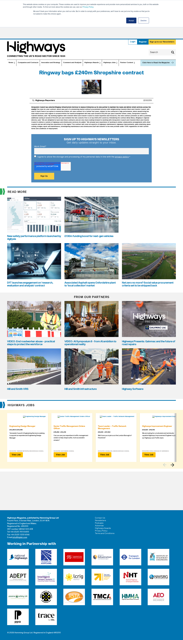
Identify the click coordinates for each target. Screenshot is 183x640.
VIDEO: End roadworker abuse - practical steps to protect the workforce (31, 343)
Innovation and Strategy (50, 62)
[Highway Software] (149, 366)
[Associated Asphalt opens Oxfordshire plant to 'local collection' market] (91, 261)
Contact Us (100, 517)
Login (132, 41)
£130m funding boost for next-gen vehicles (88, 236)
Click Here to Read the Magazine (156, 62)
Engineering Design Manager (22, 426)
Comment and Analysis (72, 62)
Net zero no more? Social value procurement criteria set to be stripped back (147, 284)
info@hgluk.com (19, 537)
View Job (16, 454)
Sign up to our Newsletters (162, 41)
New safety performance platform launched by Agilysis (34, 237)
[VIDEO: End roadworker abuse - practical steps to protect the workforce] (34, 319)
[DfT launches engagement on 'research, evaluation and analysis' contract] (34, 261)
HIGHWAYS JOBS (21, 405)
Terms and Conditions (104, 533)
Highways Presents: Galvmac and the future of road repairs (148, 343)
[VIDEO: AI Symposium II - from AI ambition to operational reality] (91, 319)
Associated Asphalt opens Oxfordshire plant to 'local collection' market (90, 284)
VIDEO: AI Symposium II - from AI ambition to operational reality (90, 343)
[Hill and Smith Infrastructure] (91, 366)
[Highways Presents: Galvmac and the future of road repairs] (149, 319)
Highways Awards (91, 62)
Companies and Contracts (28, 62)
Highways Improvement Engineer (157, 426)
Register (143, 41)
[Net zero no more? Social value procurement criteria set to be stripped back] (149, 261)
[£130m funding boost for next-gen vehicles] (91, 215)
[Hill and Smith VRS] (34, 366)
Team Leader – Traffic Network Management (112, 427)
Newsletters (100, 520)
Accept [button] (131, 20)
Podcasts (99, 523)
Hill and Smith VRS (17, 389)
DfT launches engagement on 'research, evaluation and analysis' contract (30, 284)
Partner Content (126, 62)
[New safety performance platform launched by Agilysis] (34, 215)
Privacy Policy (88, 7)
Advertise (99, 525)
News (11, 62)
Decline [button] (144, 20)
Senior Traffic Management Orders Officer (69, 427)
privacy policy (122, 156)
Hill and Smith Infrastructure (80, 389)
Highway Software (132, 389)
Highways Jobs (109, 62)
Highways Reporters (45, 100)
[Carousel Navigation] (169, 465)
